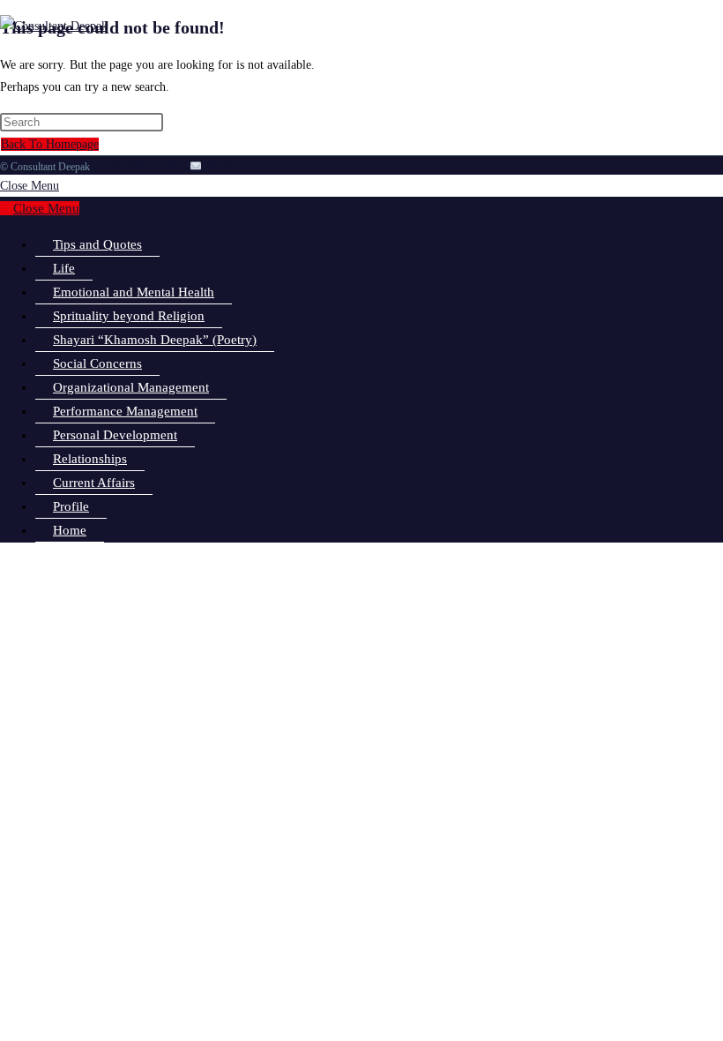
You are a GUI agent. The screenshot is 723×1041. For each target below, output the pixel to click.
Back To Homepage (50, 144)
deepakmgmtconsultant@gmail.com (277, 167)
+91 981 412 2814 (148, 167)
